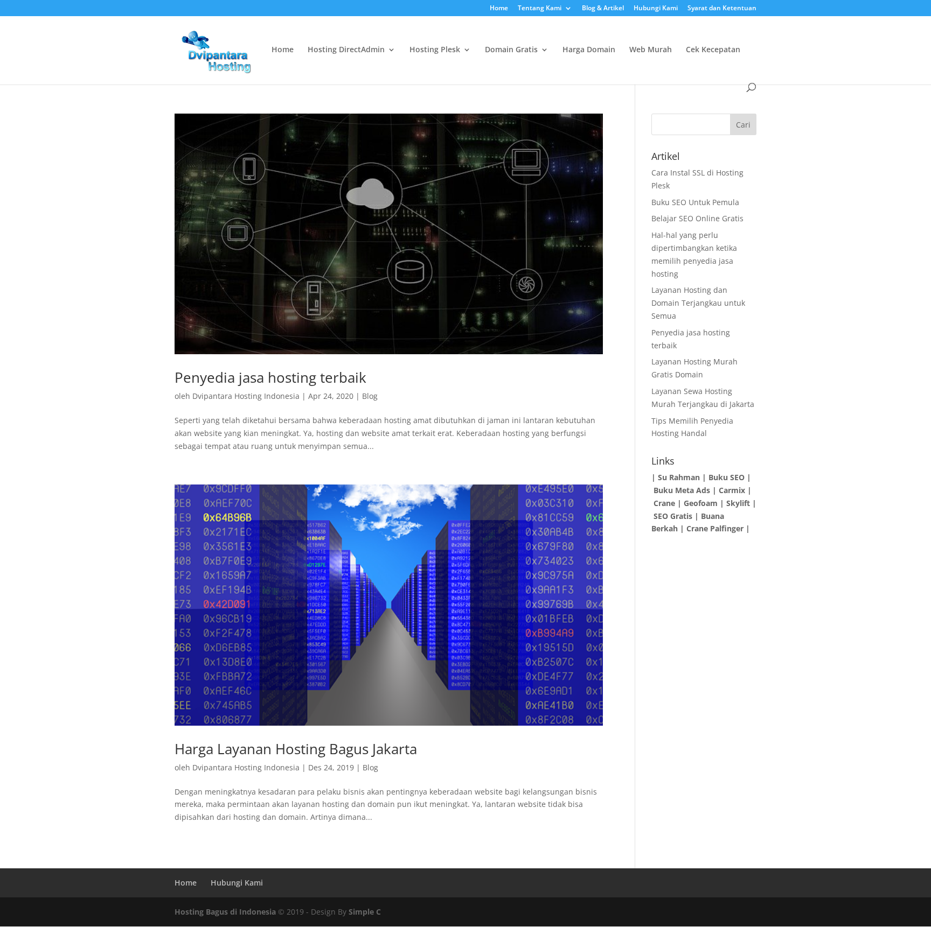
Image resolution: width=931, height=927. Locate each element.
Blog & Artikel (603, 8)
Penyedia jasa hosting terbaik (270, 377)
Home (499, 8)
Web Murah (650, 50)
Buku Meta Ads (682, 490)
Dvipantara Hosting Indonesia (246, 396)
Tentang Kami (539, 8)
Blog (370, 396)
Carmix (732, 490)
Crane (664, 503)
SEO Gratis (673, 516)
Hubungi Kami (656, 8)
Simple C (365, 912)
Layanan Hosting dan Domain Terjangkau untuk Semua (698, 303)
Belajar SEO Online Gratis (697, 218)
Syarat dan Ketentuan (721, 8)
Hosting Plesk (434, 50)
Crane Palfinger (714, 528)
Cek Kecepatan (713, 50)
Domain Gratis (511, 50)
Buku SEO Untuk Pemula (695, 202)
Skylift (738, 503)
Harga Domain (588, 50)
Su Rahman (679, 477)
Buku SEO (726, 477)
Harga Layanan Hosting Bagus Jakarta (296, 749)
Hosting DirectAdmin (346, 50)
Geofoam (701, 503)
